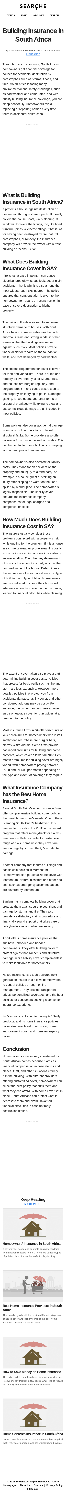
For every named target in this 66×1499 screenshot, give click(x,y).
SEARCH (54, 15)
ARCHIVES (38, 15)
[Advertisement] (33, 159)
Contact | (39, 1485)
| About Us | (25, 1485)
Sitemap (34, 1489)
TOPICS (11, 15)
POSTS (24, 15)
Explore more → (33, 1203)
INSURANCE (33, 54)
